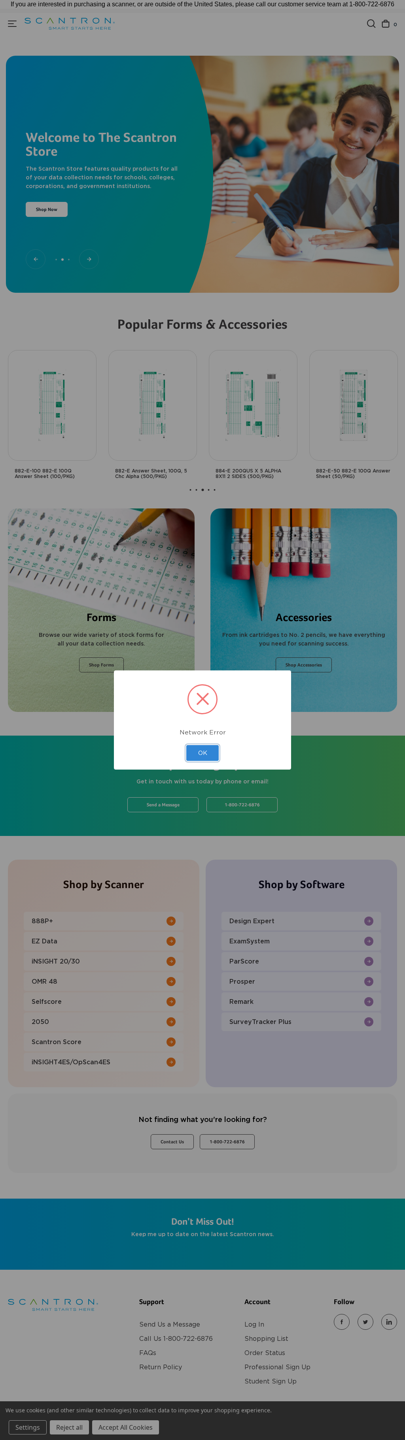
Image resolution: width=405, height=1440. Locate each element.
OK (202, 753)
